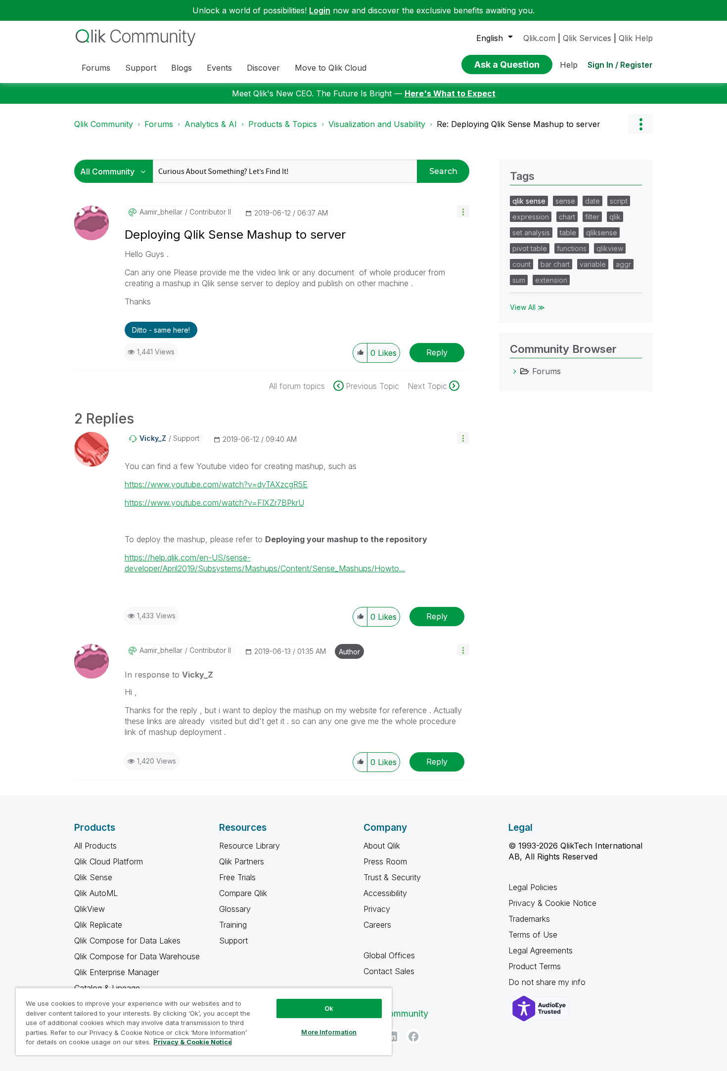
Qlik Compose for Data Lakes (127, 940)
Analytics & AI (210, 124)
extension (551, 280)
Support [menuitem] (140, 68)
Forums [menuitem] (96, 68)
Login (319, 10)
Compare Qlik (243, 893)
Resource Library (249, 846)
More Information (329, 1032)
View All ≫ (527, 307)
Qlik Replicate (98, 925)
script (619, 201)
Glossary (235, 909)
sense (565, 201)
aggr (623, 264)
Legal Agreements (540, 950)
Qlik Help (636, 38)
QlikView (89, 909)
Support (233, 940)
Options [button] (640, 124)
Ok (328, 1008)
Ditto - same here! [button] (161, 330)
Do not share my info (548, 982)
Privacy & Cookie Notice (552, 903)
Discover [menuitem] (263, 68)
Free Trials (237, 877)
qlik (615, 217)
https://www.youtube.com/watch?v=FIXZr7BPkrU (214, 503)
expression (530, 217)
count (521, 264)
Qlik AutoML (96, 893)
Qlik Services (587, 38)
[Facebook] (413, 1036)
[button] (463, 211)
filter (592, 217)
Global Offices (389, 955)
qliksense (601, 232)
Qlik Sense (93, 877)
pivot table (529, 248)
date (592, 201)
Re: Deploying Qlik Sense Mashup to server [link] (518, 124)
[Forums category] (515, 371)
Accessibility (385, 893)
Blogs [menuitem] (181, 68)
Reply (437, 352)
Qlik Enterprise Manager (116, 972)
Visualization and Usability (376, 124)
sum (518, 280)
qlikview (609, 248)
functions (572, 248)
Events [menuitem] (219, 68)
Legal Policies (532, 887)
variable (593, 264)
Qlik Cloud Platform (108, 861)
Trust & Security (392, 877)
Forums (158, 124)
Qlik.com (539, 38)
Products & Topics (282, 124)
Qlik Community (103, 124)
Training (233, 925)
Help (569, 65)
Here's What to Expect (450, 93)
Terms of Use (532, 935)
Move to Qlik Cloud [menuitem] (330, 68)
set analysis (531, 232)
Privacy (377, 909)
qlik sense (528, 201)
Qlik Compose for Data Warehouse (137, 956)
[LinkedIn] (392, 1036)
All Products (95, 846)
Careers (377, 925)
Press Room (385, 861)
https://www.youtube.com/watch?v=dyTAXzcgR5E (216, 484)
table (568, 232)
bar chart (555, 264)
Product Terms (534, 966)
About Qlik (382, 846)
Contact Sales (389, 971)
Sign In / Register (620, 65)
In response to (169, 675)
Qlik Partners (241, 861)
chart (567, 217)
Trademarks (529, 919)
